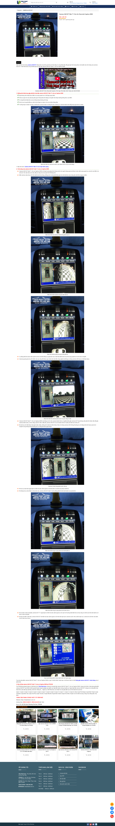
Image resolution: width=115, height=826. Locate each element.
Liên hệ (82, 6)
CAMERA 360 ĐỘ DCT (28, 10)
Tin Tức (68, 6)
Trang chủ (35, 6)
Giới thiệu (75, 6)
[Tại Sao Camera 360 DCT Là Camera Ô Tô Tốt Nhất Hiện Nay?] (26, 741)
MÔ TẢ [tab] (18, 62)
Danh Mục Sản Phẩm (45, 6)
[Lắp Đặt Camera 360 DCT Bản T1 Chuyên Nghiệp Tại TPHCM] (89, 715)
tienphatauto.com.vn (29, 786)
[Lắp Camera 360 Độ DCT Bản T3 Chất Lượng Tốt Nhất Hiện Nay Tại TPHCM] (68, 715)
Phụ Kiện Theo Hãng (58, 6)
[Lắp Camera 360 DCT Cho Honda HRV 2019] (68, 741)
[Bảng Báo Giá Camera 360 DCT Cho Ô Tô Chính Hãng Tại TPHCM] (26, 715)
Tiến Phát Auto (22, 773)
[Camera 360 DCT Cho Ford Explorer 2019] (47, 741)
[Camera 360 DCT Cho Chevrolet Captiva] (89, 741)
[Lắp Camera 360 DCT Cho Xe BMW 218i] (47, 715)
